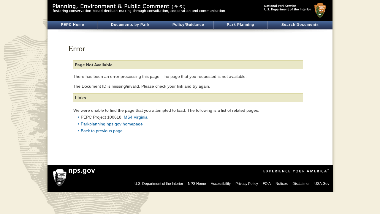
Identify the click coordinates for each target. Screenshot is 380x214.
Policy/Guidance (188, 25)
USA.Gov (321, 184)
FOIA (267, 184)
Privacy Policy (246, 184)
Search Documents (300, 25)
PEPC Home (72, 25)
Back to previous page (102, 130)
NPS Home (197, 184)
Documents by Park (130, 25)
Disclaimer (301, 184)
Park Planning (240, 25)
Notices (282, 184)
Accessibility (221, 184)
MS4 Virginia (136, 117)
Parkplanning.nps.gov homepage (112, 124)
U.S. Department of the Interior (158, 184)
